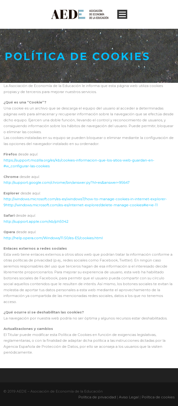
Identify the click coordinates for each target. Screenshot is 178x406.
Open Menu (122, 14)
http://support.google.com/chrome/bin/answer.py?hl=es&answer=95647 (66, 182)
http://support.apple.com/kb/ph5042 (35, 221)
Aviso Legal (129, 397)
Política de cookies (158, 397)
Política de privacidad (97, 397)
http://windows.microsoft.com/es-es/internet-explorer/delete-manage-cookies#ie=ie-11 (82, 205)
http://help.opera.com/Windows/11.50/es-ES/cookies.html (53, 238)
